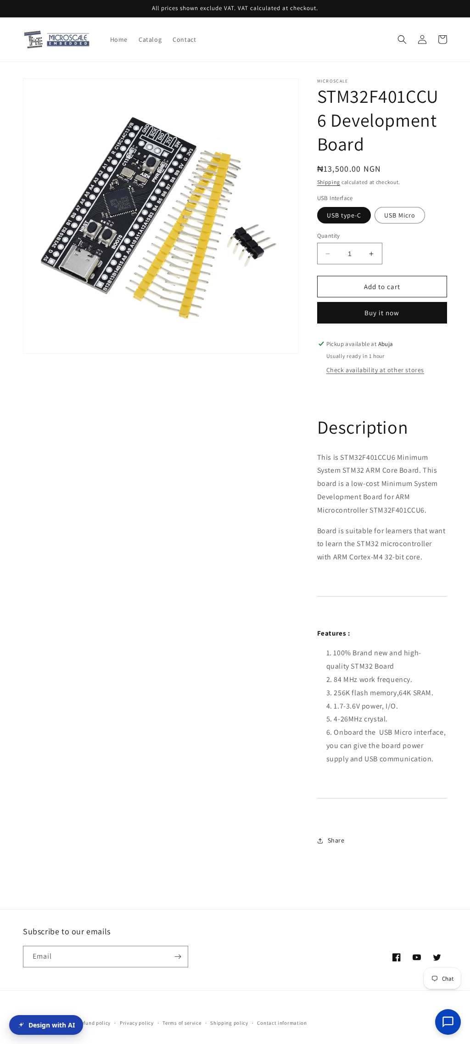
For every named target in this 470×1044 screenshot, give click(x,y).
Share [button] (336, 840)
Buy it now (381, 312)
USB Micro (399, 215)
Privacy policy (137, 1023)
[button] (402, 39)
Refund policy (94, 1023)
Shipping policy (229, 1023)
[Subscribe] (178, 956)
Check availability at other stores (375, 370)
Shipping (329, 182)
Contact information (282, 1023)
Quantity (328, 236)
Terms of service (181, 1023)
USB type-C (344, 215)
